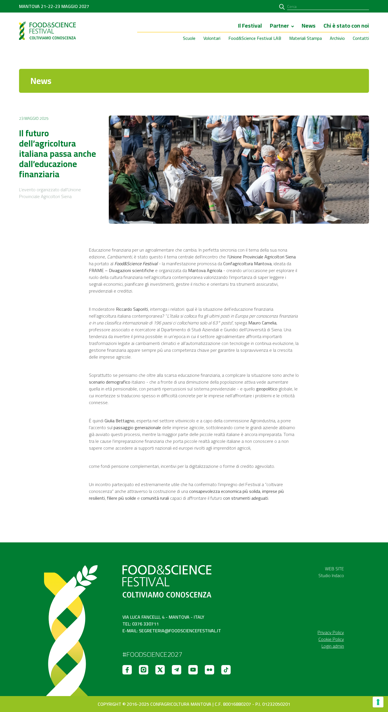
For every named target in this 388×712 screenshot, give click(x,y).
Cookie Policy (331, 639)
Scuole (189, 38)
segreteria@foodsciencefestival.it (180, 630)
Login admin (333, 646)
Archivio (337, 38)
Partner (279, 26)
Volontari (211, 38)
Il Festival (250, 26)
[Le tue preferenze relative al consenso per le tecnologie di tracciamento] (378, 702)
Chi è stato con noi (346, 26)
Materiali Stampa (305, 38)
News (309, 26)
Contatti (361, 38)
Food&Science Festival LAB (254, 38)
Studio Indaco (331, 575)
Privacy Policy (331, 632)
